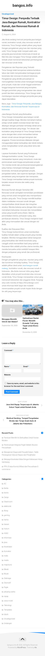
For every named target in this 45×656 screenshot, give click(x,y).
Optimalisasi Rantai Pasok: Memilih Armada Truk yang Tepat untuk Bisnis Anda (31, 323)
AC (5, 484)
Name (7, 366)
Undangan (8, 623)
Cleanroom (8, 502)
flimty (6, 511)
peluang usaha (9, 592)
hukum (6, 529)
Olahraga (7, 578)
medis (6, 560)
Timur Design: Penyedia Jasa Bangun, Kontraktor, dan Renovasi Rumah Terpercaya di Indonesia (22, 107)
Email (26, 366)
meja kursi (8, 565)
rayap (6, 596)
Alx (35, 647)
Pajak (6, 587)
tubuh (6, 614)
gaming (7, 515)
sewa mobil (8, 601)
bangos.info (22, 5)
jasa (5, 542)
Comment (8, 350)
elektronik (7, 506)
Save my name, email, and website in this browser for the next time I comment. (21, 384)
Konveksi (7, 551)
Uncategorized (8, 14)
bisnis (6, 493)
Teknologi (7, 605)
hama (6, 520)
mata (6, 556)
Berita (6, 488)
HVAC (6, 533)
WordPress (21, 647)
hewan (6, 524)
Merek (6, 569)
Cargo (6, 497)
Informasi (7, 538)
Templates (8, 610)
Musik (6, 574)
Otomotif (7, 583)
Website (7, 375)
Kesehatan (8, 547)
